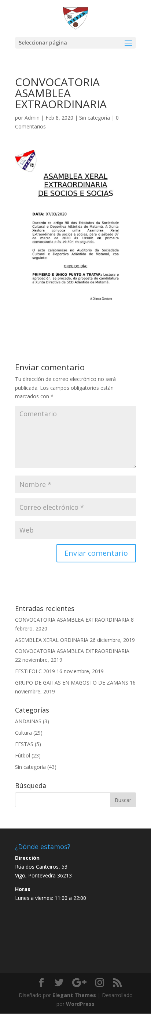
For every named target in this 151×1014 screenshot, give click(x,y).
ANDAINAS (28, 721)
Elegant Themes (74, 995)
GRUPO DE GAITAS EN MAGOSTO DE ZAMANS (71, 682)
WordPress (80, 1003)
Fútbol (22, 755)
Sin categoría (94, 117)
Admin (32, 117)
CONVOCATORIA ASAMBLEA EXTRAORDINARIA (72, 619)
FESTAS (24, 744)
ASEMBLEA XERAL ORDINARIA (51, 639)
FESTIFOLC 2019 (35, 671)
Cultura (23, 732)
